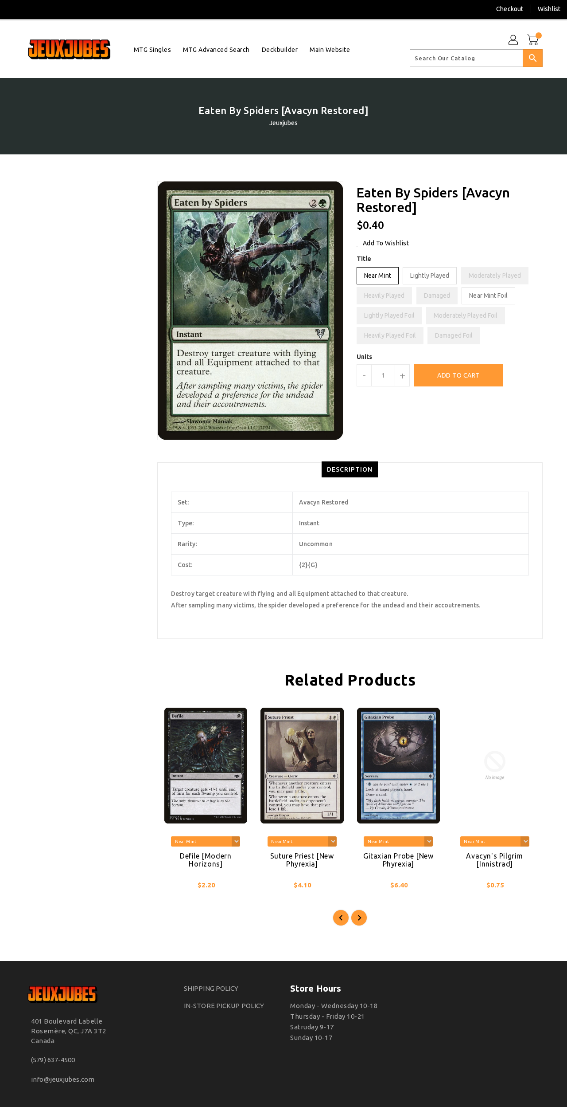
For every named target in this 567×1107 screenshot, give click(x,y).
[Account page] (514, 40)
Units (365, 357)
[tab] (350, 469)
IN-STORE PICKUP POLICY (224, 1005)
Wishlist (549, 8)
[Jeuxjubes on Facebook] (14, 9)
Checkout (509, 8)
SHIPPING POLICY (211, 988)
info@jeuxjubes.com (62, 1079)
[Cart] (534, 40)
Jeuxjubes (283, 122)
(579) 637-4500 (53, 1060)
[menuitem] (152, 49)
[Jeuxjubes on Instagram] (30, 9)
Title (364, 258)
